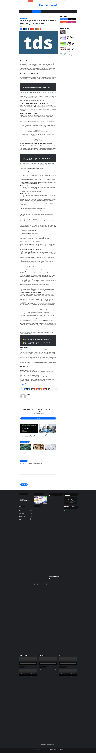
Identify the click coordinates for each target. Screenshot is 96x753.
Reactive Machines (22, 518)
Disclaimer (51, 749)
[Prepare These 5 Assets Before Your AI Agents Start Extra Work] (50, 447)
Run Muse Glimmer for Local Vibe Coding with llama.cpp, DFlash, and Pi (71, 49)
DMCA (55, 749)
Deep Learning (21, 513)
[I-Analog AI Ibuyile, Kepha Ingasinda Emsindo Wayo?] (25, 447)
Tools (42, 749)
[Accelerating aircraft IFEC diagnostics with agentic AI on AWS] (63, 44)
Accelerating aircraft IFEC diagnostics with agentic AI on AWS (70, 43)
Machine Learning (23, 18)
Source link (22, 384)
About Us (39, 749)
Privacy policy (35, 749)
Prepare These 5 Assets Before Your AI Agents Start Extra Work (50, 452)
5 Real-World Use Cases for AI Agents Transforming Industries (71, 54)
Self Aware (21, 519)
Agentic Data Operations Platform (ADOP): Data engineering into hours (71, 38)
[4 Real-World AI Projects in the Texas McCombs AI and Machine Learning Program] (45, 499)
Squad (44, 749)
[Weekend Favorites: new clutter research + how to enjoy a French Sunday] (63, 32)
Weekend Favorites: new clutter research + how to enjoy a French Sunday (71, 32)
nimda (23, 26)
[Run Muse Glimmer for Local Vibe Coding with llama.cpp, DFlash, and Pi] (63, 48)
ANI (19, 510)
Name (21, 475)
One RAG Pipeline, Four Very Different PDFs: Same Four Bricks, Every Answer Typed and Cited (38, 452)
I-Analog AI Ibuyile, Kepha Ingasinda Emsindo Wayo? (25, 452)
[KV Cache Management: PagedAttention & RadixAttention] (40, 502)
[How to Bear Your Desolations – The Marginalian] (45, 502)
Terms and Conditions (60, 749)
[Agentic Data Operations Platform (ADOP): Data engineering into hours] (63, 38)
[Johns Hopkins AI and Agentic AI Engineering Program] (36, 502)
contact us (47, 749)
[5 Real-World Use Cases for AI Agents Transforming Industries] (63, 54)
